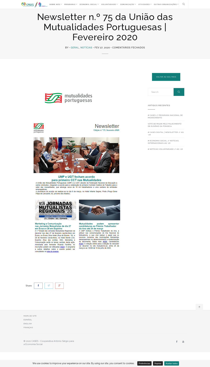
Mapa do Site (30, 316)
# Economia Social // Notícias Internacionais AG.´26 (163, 142)
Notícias (86, 47)
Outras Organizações (165, 4)
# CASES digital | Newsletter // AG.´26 (166, 133)
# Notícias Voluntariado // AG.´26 (165, 149)
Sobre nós (54, 4)
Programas (69, 4)
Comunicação (127, 4)
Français (28, 327)
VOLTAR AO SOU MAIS (166, 77)
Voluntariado (108, 4)
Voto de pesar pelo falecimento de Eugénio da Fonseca (164, 125)
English (28, 324)
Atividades (144, 4)
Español (28, 320)
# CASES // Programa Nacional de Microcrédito (165, 116)
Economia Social (88, 4)
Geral (75, 47)
